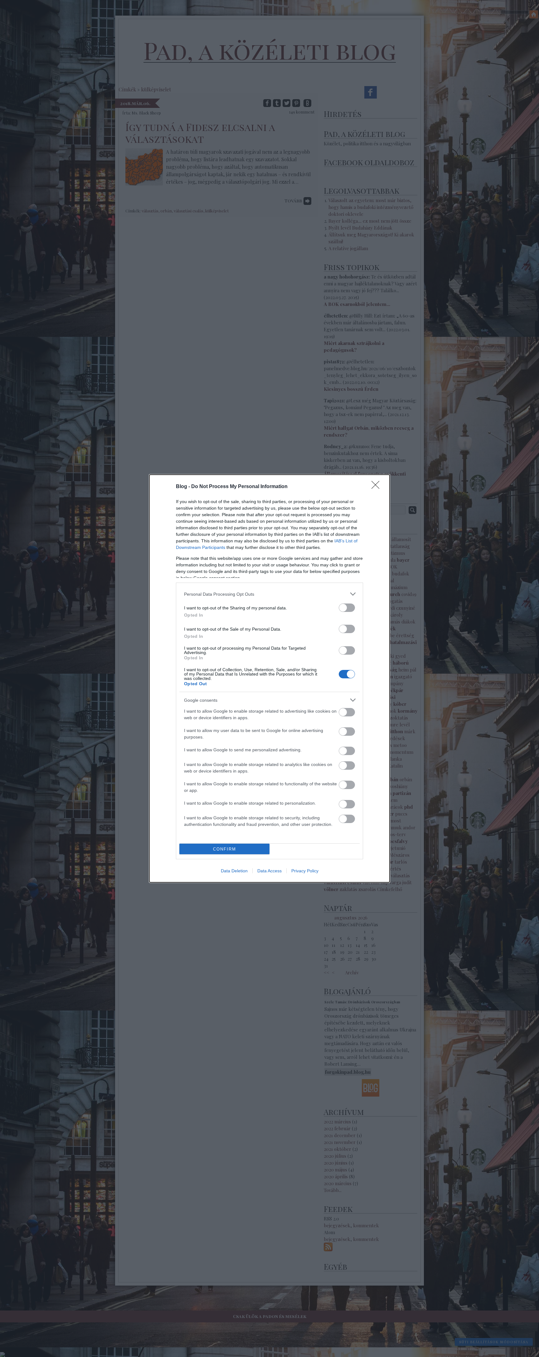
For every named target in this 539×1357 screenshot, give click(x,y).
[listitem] (269, 594)
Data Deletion (234, 870)
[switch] (347, 607)
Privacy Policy (304, 870)
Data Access (269, 870)
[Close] (377, 487)
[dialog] (269, 678)
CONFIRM (224, 849)
